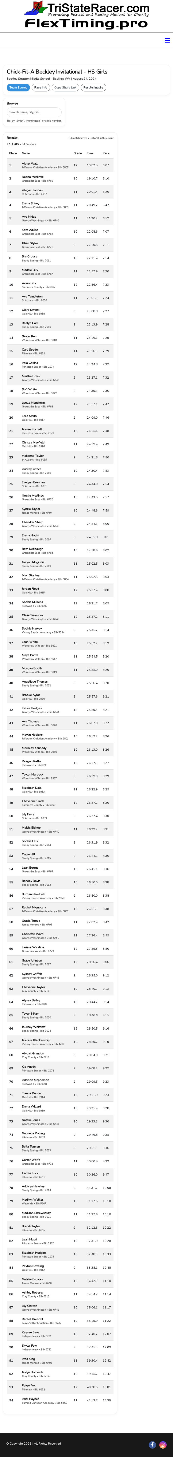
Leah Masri (29, 1239)
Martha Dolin (31, 376)
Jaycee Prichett (32, 429)
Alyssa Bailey (31, 1000)
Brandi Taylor (31, 1226)
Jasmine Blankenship (36, 1040)
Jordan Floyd (30, 589)
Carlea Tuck (30, 1173)
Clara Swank (30, 310)
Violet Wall (30, 163)
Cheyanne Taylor (33, 987)
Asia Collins (30, 363)
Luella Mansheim (33, 402)
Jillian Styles (30, 243)
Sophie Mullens (32, 602)
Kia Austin (29, 1067)
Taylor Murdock (32, 774)
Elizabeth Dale (32, 788)
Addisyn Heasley (33, 1186)
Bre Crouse (29, 256)
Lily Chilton (29, 1306)
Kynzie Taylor (31, 509)
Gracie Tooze (31, 921)
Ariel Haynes (30, 1399)
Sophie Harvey (32, 628)
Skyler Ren (29, 336)
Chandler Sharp (32, 522)
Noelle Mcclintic (33, 495)
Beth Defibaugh (32, 549)
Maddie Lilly (30, 270)
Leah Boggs (30, 867)
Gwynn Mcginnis (33, 562)
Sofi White (29, 389)
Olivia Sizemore (32, 615)
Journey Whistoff (33, 1027)
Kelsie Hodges (32, 708)
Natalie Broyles (32, 1279)
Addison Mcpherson (35, 1080)
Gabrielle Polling (33, 1133)
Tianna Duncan (32, 1093)
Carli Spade (30, 349)
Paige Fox (29, 1385)
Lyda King (28, 1359)
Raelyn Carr (30, 323)
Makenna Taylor (33, 456)
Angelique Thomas (35, 681)
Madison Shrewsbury (36, 1213)
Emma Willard (31, 1106)
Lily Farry (28, 814)
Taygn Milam (30, 1013)
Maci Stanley (30, 575)
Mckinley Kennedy (34, 748)
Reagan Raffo (31, 761)
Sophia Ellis (30, 841)
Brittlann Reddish (33, 894)
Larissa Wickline (33, 947)
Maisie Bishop (31, 827)
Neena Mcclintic (32, 177)
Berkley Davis (31, 881)
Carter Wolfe (31, 1160)
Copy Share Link (65, 87)
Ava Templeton (32, 296)
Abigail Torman (32, 190)
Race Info (40, 87)
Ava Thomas (30, 721)
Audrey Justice (31, 469)
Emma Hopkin (31, 535)
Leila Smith (29, 416)
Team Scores (18, 87)
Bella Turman (31, 1146)
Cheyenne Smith (33, 801)
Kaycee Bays (30, 1332)
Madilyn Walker (32, 1199)
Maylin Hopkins (32, 735)
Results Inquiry (93, 87)
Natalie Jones (31, 1120)
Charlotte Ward (32, 934)
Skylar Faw (29, 1345)
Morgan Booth (32, 668)
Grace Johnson (32, 960)
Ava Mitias (29, 216)
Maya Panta (30, 655)
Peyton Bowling (33, 1266)
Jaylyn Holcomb (32, 1372)
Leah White (30, 642)
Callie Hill (28, 854)
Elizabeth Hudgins (34, 1253)
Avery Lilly (29, 283)
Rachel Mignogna (34, 907)
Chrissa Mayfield (33, 442)
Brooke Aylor (31, 695)
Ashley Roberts (32, 1292)
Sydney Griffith (32, 974)
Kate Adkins (30, 230)
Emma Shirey (30, 203)
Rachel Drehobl (32, 1319)
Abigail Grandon (33, 1053)
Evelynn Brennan (33, 482)
